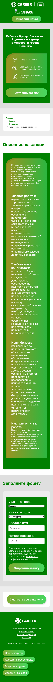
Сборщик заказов (16, 672)
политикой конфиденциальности (23, 558)
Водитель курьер (15, 666)
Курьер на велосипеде (19, 659)
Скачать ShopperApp (26, 634)
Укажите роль (19, 512)
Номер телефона (21, 535)
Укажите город (20, 502)
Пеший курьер (14, 653)
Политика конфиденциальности (26, 628)
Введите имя (18, 523)
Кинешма (27, 11)
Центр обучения (26, 631)
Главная (9, 118)
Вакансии (12, 121)
